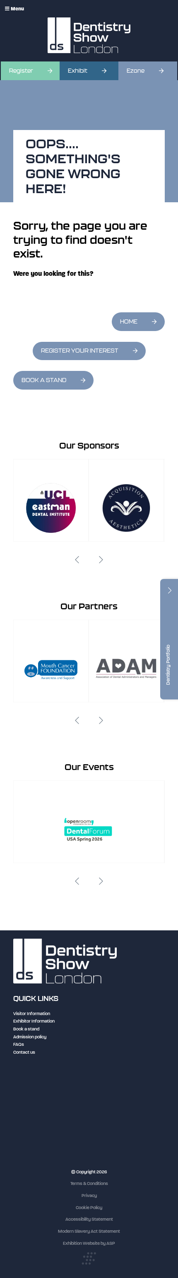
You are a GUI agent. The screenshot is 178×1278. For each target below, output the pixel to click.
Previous (77, 560)
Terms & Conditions (89, 1183)
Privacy (89, 1195)
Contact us (24, 1052)
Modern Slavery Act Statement (89, 1231)
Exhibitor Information (34, 1021)
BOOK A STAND (44, 380)
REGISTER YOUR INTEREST (79, 351)
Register (21, 71)
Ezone (135, 71)
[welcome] (89, 35)
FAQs (18, 1044)
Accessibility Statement (89, 1219)
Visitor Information (31, 1013)
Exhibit (77, 71)
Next (101, 560)
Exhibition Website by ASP (89, 1243)
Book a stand (26, 1029)
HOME (128, 322)
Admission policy (29, 1037)
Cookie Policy (89, 1207)
